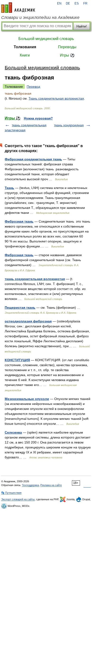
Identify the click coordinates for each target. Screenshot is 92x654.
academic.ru (18, 7)
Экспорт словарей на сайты (18, 499)
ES (77, 3)
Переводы (67, 47)
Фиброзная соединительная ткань (33, 159)
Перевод (33, 86)
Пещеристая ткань (20, 307)
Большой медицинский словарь (46, 39)
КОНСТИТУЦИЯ (17, 360)
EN (59, 3)
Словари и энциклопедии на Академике (40, 17)
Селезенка (13, 432)
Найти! (81, 26)
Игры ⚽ (67, 55)
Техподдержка (30, 485)
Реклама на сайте (51, 485)
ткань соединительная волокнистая (35, 279)
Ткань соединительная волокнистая (56, 98)
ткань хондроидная (69, 125)
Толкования (25, 47)
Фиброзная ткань (19, 221)
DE (68, 3)
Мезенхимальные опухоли (27, 399)
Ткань (9, 188)
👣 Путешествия (11, 492)
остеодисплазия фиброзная (28, 321)
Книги (25, 55)
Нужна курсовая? (38, 118)
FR (85, 3)
